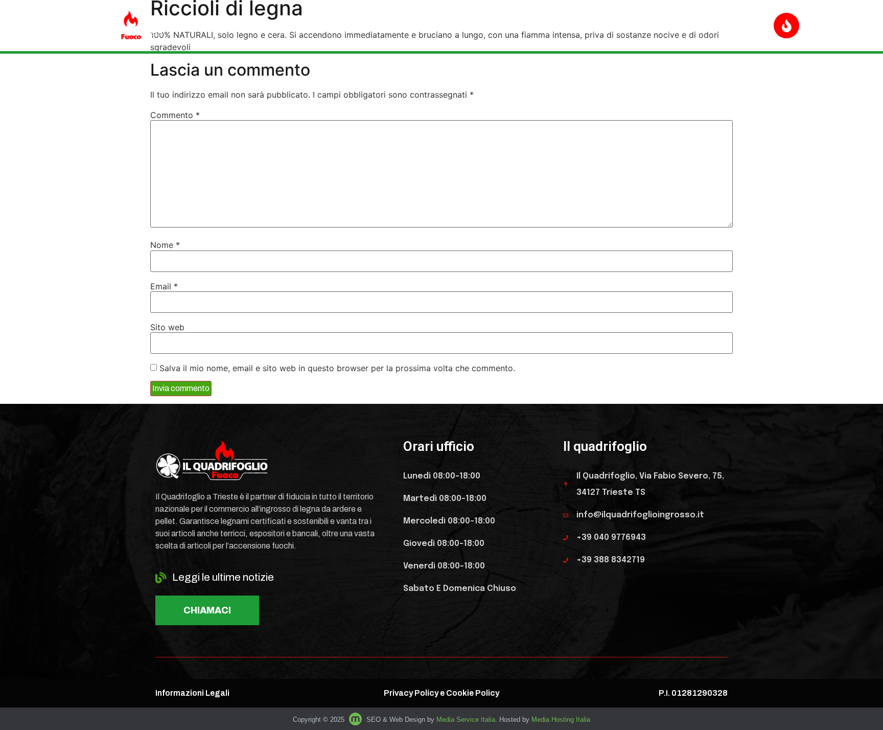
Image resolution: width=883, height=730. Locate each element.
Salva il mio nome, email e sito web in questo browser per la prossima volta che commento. (337, 368)
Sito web (167, 327)
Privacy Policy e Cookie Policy (441, 693)
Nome (165, 245)
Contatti (699, 25)
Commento (175, 115)
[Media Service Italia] (356, 719)
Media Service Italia (465, 719)
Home (527, 25)
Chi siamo (643, 25)
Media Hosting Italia (560, 719)
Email (164, 286)
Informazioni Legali (192, 693)
